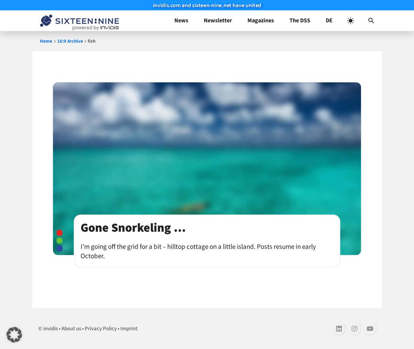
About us (71, 329)
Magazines (260, 20)
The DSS (299, 20)
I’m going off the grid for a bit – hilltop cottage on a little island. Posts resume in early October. (198, 251)
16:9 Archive (70, 41)
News (181, 20)
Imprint (128, 329)
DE (329, 20)
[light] (350, 20)
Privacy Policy (101, 329)
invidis (50, 329)
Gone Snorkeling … (133, 228)
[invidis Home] (78, 20)
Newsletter (218, 20)
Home (46, 41)
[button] (371, 20)
